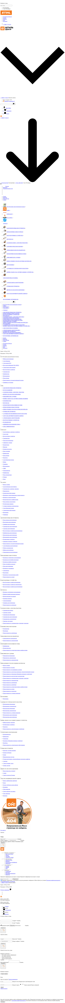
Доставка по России (7, 16)
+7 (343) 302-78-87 (4, 182)
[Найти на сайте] (14, 104)
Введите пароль (16, 985)
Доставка (8, 856)
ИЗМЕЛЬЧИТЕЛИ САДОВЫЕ (13, 257)
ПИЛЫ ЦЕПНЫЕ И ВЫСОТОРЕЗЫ (15, 231)
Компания (7, 870)
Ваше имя (3, 839)
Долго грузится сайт (6, 957)
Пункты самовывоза (5, 889)
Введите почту (16, 981)
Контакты (5, 21)
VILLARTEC (9, 217)
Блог (4, 20)
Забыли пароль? (4, 988)
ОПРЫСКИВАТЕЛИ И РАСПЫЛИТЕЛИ (16, 250)
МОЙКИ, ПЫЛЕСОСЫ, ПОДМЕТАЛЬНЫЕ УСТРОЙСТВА (20, 272)
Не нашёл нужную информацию (9, 954)
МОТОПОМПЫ (10, 264)
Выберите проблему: (5, 953)
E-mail (14, 923)
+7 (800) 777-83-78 (7, 24)
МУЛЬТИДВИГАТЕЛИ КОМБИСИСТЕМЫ (16, 253)
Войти (2, 987)
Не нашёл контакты (6, 956)
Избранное (8, 863)
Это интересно (8, 865)
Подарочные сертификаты (11, 862)
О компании (8, 871)
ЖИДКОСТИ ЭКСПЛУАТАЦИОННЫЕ (15, 289)
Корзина (7, 914)
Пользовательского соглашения (8, 881)
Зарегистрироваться (13, 979)
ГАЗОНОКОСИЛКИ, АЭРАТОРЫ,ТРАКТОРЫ (17, 242)
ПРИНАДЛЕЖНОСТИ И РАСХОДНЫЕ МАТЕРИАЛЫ (19, 261)
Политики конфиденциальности (53, 880)
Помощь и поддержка (9, 852)
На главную (3, 830)
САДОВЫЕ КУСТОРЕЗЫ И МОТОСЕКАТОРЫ (17, 268)
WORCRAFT (10, 214)
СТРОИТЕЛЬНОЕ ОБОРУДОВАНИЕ (15, 282)
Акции (4, 196)
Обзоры (7, 867)
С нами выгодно (8, 858)
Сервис (4, 199)
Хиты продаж (6, 198)
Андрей (15, 920)
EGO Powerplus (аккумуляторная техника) (16, 206)
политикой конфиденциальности (19, 1000)
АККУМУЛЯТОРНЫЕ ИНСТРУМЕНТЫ (16, 228)
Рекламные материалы (10, 873)
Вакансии (8, 874)
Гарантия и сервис (10, 857)
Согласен (3, 1001)
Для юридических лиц (8, 188)
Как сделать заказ (9, 854)
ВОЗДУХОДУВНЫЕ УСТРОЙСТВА (15, 235)
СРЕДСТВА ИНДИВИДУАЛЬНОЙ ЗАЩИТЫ (17, 293)
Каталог (7, 186)
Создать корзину (4, 973)
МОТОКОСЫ (10, 239)
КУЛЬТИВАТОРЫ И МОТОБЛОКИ (15, 246)
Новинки (5, 197)
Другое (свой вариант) (7, 958)
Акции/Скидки (9, 860)
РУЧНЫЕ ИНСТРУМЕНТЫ (13, 286)
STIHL (8, 210)
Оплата (4, 17)
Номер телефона (4, 840)
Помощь (5, 19)
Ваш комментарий (5, 962)
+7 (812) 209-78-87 (19, 182)
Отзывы (7, 866)
